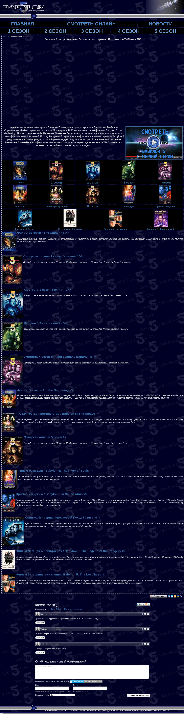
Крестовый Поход (24, 229)
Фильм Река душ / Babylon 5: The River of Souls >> (55, 470)
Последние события (73, 609)
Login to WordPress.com (93, 681)
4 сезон (165, 182)
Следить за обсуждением (147, 604)
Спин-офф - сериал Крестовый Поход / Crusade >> (63, 517)
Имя (37, 685)
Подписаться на (42, 695)
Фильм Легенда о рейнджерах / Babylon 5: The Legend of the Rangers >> (70, 551)
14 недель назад (52, 644)
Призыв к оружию (165, 206)
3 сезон (129, 182)
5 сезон (92, 206)
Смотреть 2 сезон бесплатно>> (47, 289)
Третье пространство (56, 206)
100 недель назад (55, 629)
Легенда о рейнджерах (70, 229)
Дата (52, 609)
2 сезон (92, 182)
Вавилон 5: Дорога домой (160, 229)
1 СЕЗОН (18, 31)
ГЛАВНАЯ (22, 23)
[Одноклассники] (175, 596)
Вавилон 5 (6, 36)
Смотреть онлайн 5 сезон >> (45, 437)
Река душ (129, 206)
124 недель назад (52, 614)
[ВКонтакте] (169, 596)
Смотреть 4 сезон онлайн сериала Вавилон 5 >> (60, 356)
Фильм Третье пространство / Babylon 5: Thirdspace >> (57, 413)
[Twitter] (172, 596)
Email (75, 685)
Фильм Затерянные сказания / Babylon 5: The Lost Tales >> (60, 574)
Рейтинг (59, 609)
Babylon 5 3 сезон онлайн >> (45, 323)
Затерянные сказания (115, 229)
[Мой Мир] (178, 596)
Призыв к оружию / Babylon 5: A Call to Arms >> (51, 494)
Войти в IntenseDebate (77, 681)
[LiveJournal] (181, 596)
